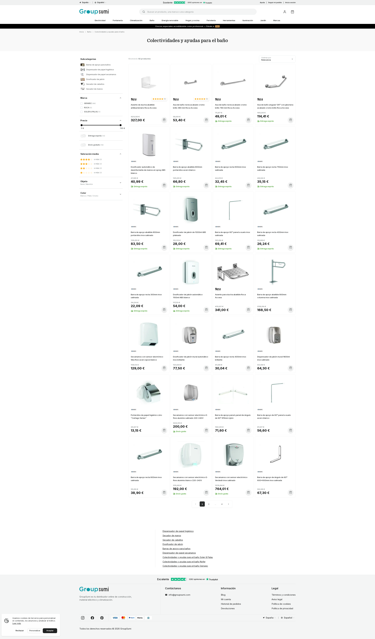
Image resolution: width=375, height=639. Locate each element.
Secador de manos (172, 535)
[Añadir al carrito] (164, 119)
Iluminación (248, 20)
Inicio (81, 32)
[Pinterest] (102, 618)
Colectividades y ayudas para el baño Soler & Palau (188, 557)
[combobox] (197, 12)
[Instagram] (82, 618)
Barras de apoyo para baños (176, 548)
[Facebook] (92, 618)
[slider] (81, 125)
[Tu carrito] (292, 12)
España (85, 2)
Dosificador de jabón (173, 544)
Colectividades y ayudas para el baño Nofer (184, 561)
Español (100, 2)
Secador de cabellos (173, 540)
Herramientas (229, 20)
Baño (152, 20)
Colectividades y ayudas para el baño (110, 32)
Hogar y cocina (192, 20)
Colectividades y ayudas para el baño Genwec (185, 566)
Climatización (136, 20)
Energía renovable (170, 20)
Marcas (276, 20)
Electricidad (100, 20)
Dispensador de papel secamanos (179, 553)
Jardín (263, 20)
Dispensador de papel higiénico (178, 531)
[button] (159, 99)
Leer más (16, 623)
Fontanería (118, 20)
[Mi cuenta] (285, 12)
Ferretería (211, 20)
